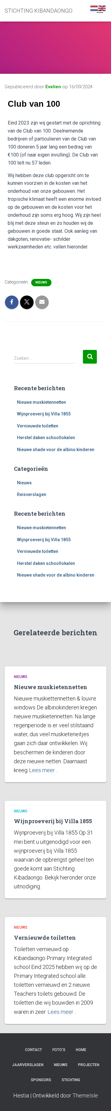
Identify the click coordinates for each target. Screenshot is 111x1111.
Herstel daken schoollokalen (46, 437)
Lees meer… (43, 770)
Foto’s (58, 1050)
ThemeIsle (85, 1095)
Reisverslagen (31, 494)
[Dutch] (94, 8)
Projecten (88, 1065)
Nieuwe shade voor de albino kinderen (55, 449)
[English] (102, 8)
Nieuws (41, 282)
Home (81, 1050)
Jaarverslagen (27, 1065)
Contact (33, 1050)
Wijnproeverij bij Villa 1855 (44, 413)
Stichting (71, 1080)
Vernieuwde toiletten (37, 425)
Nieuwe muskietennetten (41, 402)
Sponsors (41, 1080)
